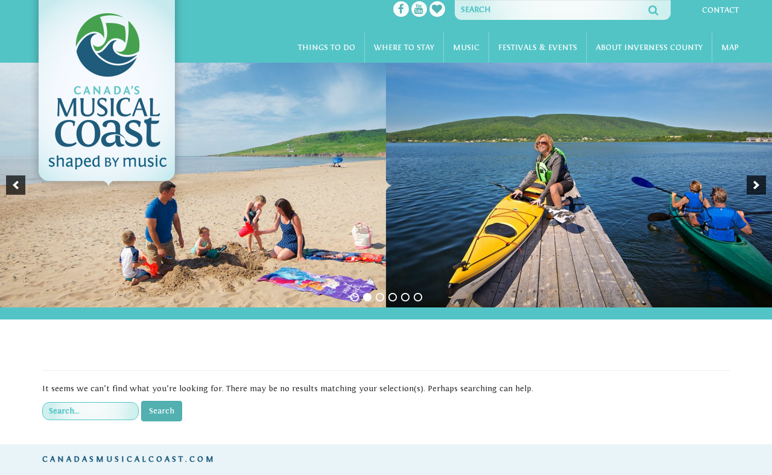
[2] (367, 297)
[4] (392, 297)
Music (466, 47)
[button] (15, 185)
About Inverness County (649, 47)
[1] (354, 297)
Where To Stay (404, 47)
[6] (418, 297)
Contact (720, 10)
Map (730, 47)
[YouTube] (419, 10)
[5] (405, 297)
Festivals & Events (537, 47)
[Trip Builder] (437, 10)
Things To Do (326, 47)
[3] (380, 297)
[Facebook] (401, 10)
